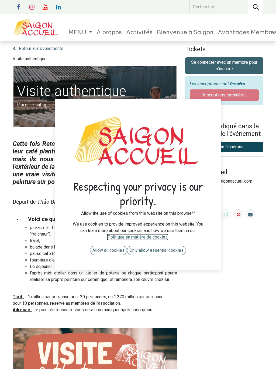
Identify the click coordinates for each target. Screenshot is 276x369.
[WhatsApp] (226, 214)
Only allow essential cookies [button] (156, 250)
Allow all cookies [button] (108, 250)
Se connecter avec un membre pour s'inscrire (224, 65)
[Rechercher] (255, 7)
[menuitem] (80, 32)
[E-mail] (251, 214)
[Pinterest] (238, 214)
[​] (19, 7)
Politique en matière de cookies (138, 237)
